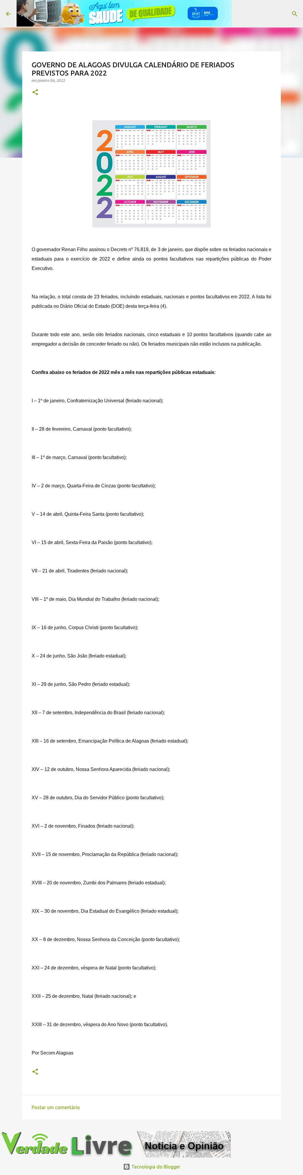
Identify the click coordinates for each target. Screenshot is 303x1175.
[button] (35, 93)
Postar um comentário (56, 1107)
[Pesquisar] (240, 14)
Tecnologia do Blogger (155, 1166)
